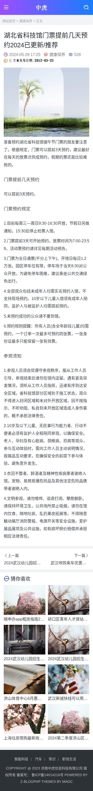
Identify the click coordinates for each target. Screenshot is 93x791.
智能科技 (21, 759)
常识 (52, 759)
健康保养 (25, 21)
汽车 (38, 759)
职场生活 (69, 759)
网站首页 (8, 21)
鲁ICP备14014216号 (47, 775)
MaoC (67, 782)
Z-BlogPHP (30, 782)
